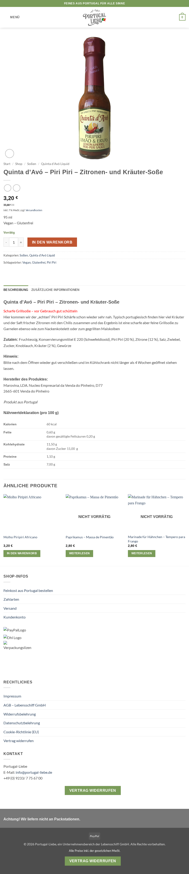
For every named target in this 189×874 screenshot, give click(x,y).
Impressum (12, 696)
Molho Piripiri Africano (20, 537)
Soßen (31, 164)
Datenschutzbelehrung (21, 723)
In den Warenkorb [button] (22, 553)
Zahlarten (11, 599)
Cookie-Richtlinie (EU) (21, 732)
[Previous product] (16, 188)
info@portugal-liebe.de (34, 772)
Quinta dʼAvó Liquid (55, 164)
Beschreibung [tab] (15, 290)
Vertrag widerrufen (18, 740)
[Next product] (7, 188)
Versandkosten (34, 210)
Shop (18, 164)
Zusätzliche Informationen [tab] (55, 290)
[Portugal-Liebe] (94, 17)
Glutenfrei (38, 262)
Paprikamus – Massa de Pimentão (90, 537)
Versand (10, 608)
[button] (11, 17)
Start (6, 164)
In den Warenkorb (52, 242)
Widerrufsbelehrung (19, 714)
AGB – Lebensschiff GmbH (24, 705)
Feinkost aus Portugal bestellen (28, 590)
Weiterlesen (79, 553)
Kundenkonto (14, 617)
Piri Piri (51, 262)
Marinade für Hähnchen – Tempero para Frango (156, 539)
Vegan (26, 262)
